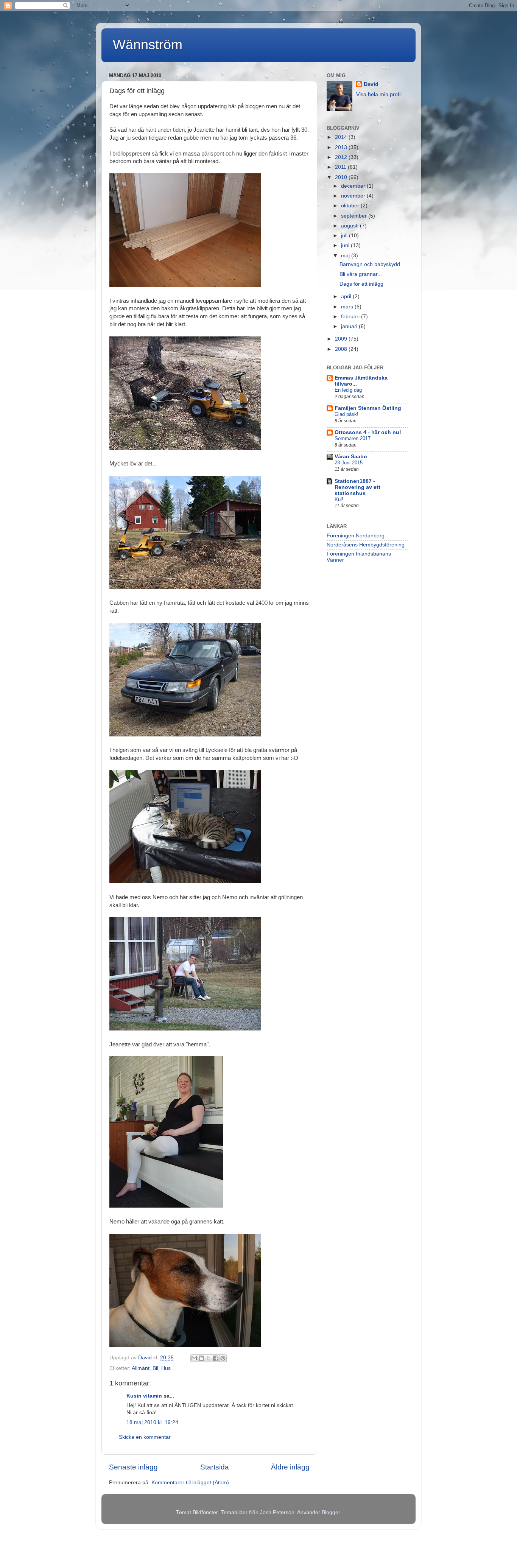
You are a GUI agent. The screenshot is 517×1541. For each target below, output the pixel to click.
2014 (342, 137)
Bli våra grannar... (360, 274)
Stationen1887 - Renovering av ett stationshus (357, 487)
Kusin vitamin (144, 1396)
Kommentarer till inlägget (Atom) (190, 1482)
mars (348, 307)
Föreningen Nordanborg (356, 536)
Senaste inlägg (133, 1467)
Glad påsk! (346, 414)
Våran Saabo (351, 456)
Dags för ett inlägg (361, 284)
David (371, 84)
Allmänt (140, 1368)
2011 (341, 167)
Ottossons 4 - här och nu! (368, 432)
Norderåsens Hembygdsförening (366, 545)
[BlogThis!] (201, 1358)
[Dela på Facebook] (216, 1358)
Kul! (339, 499)
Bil (155, 1368)
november (354, 196)
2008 (342, 349)
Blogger (331, 1512)
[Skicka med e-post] (194, 1358)
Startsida (214, 1467)
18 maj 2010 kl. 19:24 (152, 1422)
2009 (342, 339)
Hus (166, 1368)
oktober (351, 206)
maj (346, 255)
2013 (342, 147)
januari (350, 326)
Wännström (147, 44)
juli (345, 235)
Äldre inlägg (290, 1467)
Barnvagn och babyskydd (369, 264)
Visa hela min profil (379, 94)
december (354, 186)
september (354, 216)
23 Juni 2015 (349, 462)
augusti (350, 226)
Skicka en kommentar (145, 1437)
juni (346, 245)
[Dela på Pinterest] (223, 1358)
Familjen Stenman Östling (368, 408)
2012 (342, 157)
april (347, 296)
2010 (342, 177)
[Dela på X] (208, 1358)
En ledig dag (348, 390)
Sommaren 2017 (353, 438)
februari (351, 316)
